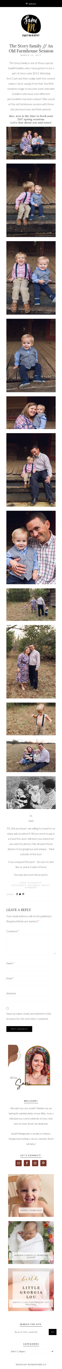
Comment (12, 931)
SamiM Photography (31, 26)
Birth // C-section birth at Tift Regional (31, 1303)
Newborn (31, 887)
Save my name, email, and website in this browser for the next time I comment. (28, 1016)
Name (10, 963)
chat (20, 122)
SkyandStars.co (37, 1364)
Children (34, 885)
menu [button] (32, 4)
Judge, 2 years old (31, 1210)
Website (11, 993)
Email (10, 978)
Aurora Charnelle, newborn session (31, 1256)
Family (46, 885)
